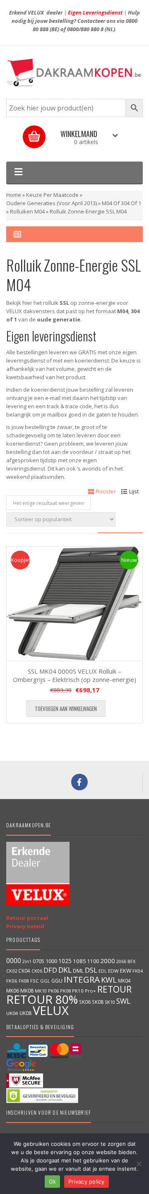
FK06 (11, 981)
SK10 (110, 1002)
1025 (65, 961)
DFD (50, 970)
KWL (109, 979)
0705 (38, 961)
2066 (121, 961)
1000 (51, 961)
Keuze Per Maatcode (52, 195)
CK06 (36, 971)
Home (13, 195)
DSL (91, 970)
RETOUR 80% (42, 999)
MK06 (12, 990)
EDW (113, 971)
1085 (79, 961)
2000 (107, 960)
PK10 (78, 991)
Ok (52, 1181)
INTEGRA (82, 979)
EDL (103, 971)
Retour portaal (27, 918)
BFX (131, 961)
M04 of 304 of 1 (121, 203)
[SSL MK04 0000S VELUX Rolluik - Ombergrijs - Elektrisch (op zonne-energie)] (74, 604)
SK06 (85, 1001)
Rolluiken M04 (27, 211)
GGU (56, 980)
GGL (45, 981)
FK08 (24, 981)
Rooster (106, 491)
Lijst (134, 491)
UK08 (25, 1013)
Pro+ (90, 991)
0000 (13, 960)
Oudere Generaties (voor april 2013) (51, 203)
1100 (93, 961)
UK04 (12, 1013)
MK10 (41, 991)
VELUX (51, 1010)
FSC (34, 981)
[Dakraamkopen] (74, 72)
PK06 (53, 991)
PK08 (65, 991)
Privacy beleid (25, 926)
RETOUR (114, 989)
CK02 (11, 971)
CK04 (24, 970)
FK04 (137, 971)
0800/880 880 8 (85, 29)
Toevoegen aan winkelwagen (66, 708)
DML (78, 970)
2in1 (26, 961)
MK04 (124, 980)
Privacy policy (86, 1181)
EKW (125, 970)
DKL (65, 970)
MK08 (27, 990)
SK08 (97, 1001)
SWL (123, 1001)
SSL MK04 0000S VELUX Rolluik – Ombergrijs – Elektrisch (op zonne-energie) (74, 675)
